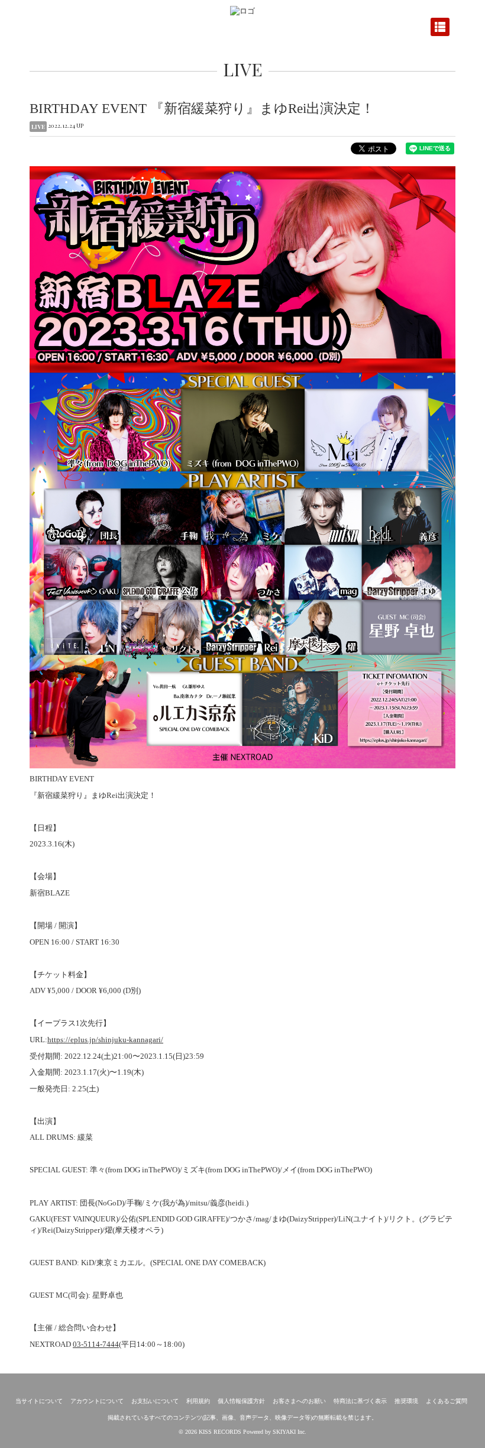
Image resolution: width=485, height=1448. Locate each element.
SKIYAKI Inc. (289, 1431)
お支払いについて (155, 1401)
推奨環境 (406, 1401)
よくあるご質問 (446, 1401)
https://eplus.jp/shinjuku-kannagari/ (105, 1039)
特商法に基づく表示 (360, 1401)
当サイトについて (39, 1401)
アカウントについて (97, 1401)
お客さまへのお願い (299, 1401)
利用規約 (198, 1401)
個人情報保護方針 (241, 1401)
